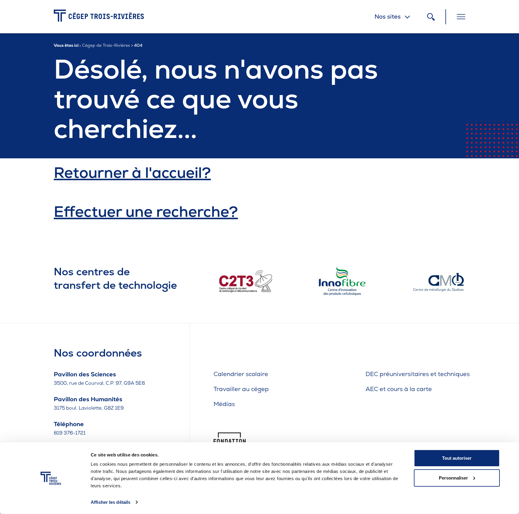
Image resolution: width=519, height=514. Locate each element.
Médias (224, 404)
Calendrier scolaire (241, 374)
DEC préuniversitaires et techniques (418, 374)
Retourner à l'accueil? (132, 172)
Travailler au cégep (241, 389)
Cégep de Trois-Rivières (106, 45)
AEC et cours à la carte (399, 389)
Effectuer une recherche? (146, 211)
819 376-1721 (70, 433)
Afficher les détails (110, 502)
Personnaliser (453, 477)
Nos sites (388, 16)
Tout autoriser (457, 458)
